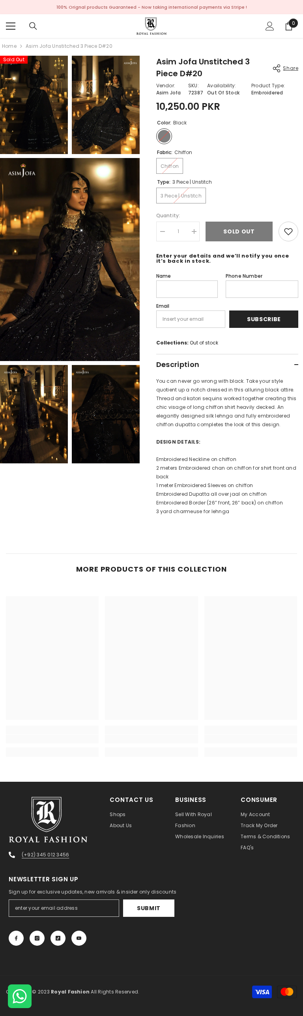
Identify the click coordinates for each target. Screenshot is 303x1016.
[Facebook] (16, 938)
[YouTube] (78, 938)
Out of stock (204, 342)
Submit (149, 908)
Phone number (244, 276)
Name (163, 276)
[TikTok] (57, 938)
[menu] (10, 26)
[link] (52, 739)
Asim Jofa (168, 92)
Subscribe (264, 319)
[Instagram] (37, 938)
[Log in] (270, 26)
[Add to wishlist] (288, 231)
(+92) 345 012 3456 (45, 854)
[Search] (33, 26)
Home (9, 46)
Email (163, 306)
